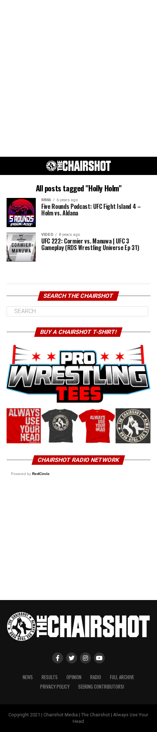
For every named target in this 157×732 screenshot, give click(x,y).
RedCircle (41, 474)
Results (50, 677)
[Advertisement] (78, 78)
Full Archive (122, 677)
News (28, 677)
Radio (95, 677)
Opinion (73, 677)
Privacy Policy (54, 686)
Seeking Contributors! (101, 686)
